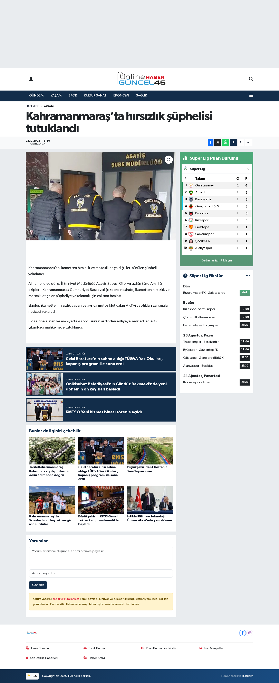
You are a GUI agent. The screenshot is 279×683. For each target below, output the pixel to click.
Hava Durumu (40, 648)
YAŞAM (56, 95)
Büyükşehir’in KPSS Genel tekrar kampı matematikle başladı (98, 520)
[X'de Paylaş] (217, 142)
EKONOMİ (121, 95)
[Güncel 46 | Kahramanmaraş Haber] (143, 79)
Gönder (38, 585)
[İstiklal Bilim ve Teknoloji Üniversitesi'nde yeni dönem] (150, 500)
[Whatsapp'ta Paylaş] (225, 142)
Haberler (32, 106)
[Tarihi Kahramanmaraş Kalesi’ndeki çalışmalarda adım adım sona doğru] (52, 450)
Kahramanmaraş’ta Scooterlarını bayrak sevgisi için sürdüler (50, 520)
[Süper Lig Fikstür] (248, 276)
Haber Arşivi (97, 657)
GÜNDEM (36, 95)
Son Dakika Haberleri (44, 657)
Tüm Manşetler (214, 648)
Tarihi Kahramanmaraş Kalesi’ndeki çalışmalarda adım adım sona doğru (48, 471)
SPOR (73, 95)
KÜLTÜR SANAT (95, 95)
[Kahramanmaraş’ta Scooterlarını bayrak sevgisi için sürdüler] (52, 500)
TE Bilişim (247, 675)
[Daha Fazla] (233, 142)
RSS (34, 675)
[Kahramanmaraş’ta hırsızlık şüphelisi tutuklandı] (101, 196)
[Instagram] (250, 633)
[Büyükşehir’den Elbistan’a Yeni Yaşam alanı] (150, 450)
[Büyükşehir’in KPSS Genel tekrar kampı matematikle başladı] (101, 500)
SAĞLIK (141, 95)
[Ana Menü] (251, 95)
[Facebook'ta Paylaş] (210, 142)
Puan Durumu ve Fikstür (161, 648)
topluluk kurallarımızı (66, 598)
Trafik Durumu (97, 648)
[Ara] (251, 79)
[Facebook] (242, 633)
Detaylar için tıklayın (216, 260)
